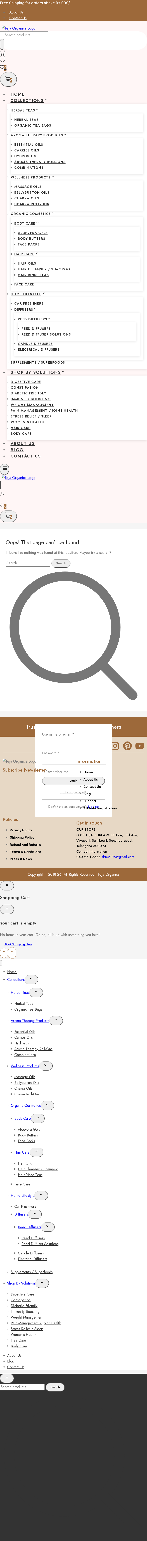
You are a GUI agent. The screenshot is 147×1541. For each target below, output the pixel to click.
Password (58, 753)
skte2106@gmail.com (118, 856)
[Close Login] (7, 885)
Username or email (65, 734)
